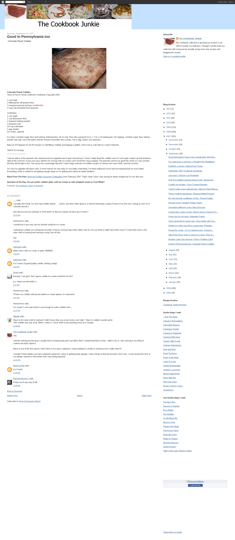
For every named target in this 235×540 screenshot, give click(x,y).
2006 (168, 288)
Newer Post (12, 395)
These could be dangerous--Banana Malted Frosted (191, 194)
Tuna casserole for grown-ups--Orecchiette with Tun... (192, 221)
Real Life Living (170, 434)
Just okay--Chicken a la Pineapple (183, 175)
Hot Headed (168, 414)
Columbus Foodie (171, 329)
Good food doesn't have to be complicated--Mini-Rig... (192, 157)
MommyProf (18, 365)
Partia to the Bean (171, 426)
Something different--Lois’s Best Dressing (186, 207)
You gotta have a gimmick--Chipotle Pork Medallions (191, 162)
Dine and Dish (169, 349)
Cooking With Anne (171, 337)
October (173, 149)
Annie (15, 272)
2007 (168, 136)
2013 (168, 109)
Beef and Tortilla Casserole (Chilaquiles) (45, 177)
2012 (168, 113)
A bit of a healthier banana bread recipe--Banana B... (191, 180)
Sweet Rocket (169, 447)
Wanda (16, 316)
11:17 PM (16, 310)
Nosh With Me (169, 378)
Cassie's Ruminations (173, 321)
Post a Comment (14, 391)
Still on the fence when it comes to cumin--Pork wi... (191, 235)
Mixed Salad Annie (171, 374)
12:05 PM (16, 360)
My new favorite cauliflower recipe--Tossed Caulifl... (191, 198)
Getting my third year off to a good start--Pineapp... (190, 225)
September (174, 153)
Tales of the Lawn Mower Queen (177, 451)
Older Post (146, 395)
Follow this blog (195, 485)
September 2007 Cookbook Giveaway (185, 171)
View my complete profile (174, 56)
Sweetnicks (168, 390)
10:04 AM (16, 373)
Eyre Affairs (168, 410)
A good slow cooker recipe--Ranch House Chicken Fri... (193, 212)
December (174, 140)
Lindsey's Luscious (171, 370)
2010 (168, 122)
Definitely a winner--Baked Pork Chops (185, 166)
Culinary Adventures (172, 345)
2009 (168, 127)
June (171, 259)
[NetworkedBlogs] (195, 481)
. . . (14, 200)
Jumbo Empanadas (172, 365)
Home (79, 395)
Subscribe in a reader (172, 532)
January (173, 282)
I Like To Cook (169, 361)
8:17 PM (16, 285)
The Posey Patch (171, 430)
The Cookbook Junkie (23, 332)
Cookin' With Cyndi (171, 341)
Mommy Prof (169, 422)
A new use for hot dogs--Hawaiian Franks (186, 216)
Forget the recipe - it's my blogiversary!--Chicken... (190, 230)
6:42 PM (16, 267)
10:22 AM (16, 215)
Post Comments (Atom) (30, 401)
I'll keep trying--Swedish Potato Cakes (185, 203)
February (173, 277)
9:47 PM (16, 298)
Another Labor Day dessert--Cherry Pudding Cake (190, 239)
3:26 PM (16, 241)
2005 (168, 293)
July (171, 254)
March (172, 273)
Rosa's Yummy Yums (173, 386)
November (174, 144)
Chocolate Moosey (171, 325)
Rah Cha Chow (170, 382)
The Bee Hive (169, 402)
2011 (168, 118)
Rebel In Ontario (170, 438)
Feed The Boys (170, 353)
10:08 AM (16, 386)
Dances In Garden (171, 406)
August (172, 250)
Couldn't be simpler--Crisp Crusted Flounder (187, 184)
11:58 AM (16, 326)
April (171, 268)
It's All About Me (170, 418)
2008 (168, 132)
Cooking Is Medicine (172, 333)
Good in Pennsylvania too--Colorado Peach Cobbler (191, 244)
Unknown (17, 247)
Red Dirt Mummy (21, 378)
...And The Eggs (170, 317)
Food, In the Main (171, 357)
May (171, 264)
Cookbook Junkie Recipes (175, 305)
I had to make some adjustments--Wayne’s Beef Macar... (193, 189)
